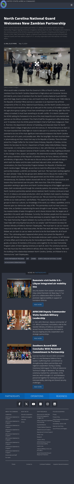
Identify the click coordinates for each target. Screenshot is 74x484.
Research (39, 437)
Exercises (23, 419)
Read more (38, 304)
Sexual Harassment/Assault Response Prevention (44, 454)
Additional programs (26, 417)
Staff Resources (42, 411)
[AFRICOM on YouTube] (34, 404)
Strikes (23, 422)
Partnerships (40, 273)
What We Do (24, 411)
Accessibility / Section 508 (59, 423)
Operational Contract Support (45, 432)
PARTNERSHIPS (12, 396)
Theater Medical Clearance (44, 427)
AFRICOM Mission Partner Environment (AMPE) (44, 443)
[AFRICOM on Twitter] (27, 404)
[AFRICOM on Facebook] (20, 404)
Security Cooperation (26, 414)
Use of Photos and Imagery (60, 428)
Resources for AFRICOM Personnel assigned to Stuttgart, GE (43, 416)
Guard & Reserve (41, 425)
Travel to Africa (41, 439)
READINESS (61, 396)
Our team (7, 457)
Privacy (54, 414)
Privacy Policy (56, 417)
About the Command (11, 411)
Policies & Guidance (59, 411)
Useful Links (40, 446)
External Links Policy (58, 426)
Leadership (8, 414)
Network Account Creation (44, 429)
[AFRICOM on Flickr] (41, 404)
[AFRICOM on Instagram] (48, 404)
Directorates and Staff (11, 455)
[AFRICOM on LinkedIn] (54, 404)
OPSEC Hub (40, 434)
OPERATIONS (37, 396)
